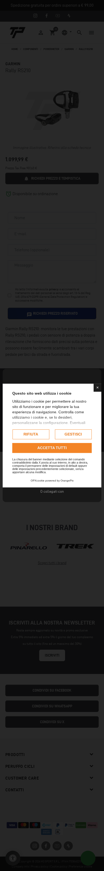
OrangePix (67, 480)
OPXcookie (38, 480)
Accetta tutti (52, 448)
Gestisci (73, 434)
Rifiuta (30, 434)
